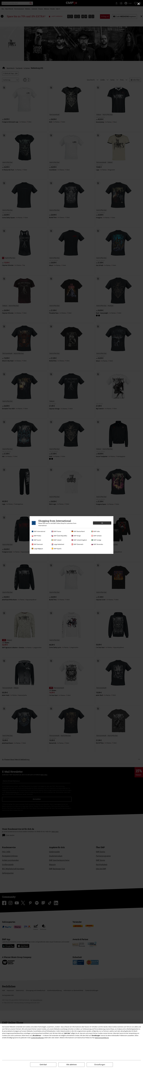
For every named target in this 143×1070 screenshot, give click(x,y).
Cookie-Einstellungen (37, 1038)
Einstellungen (99, 1064)
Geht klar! (43, 1064)
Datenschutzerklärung (102, 1038)
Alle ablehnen (71, 1064)
